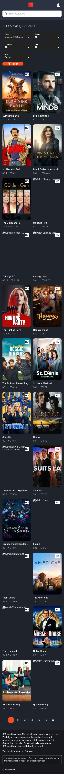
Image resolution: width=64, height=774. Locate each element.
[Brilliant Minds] (47, 92)
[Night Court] (16, 574)
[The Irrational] (16, 627)
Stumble (6, 437)
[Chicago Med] (47, 252)
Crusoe (37, 437)
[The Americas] (47, 574)
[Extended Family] (16, 681)
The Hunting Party (11, 330)
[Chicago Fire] (47, 199)
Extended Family (11, 704)
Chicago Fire (40, 223)
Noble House (40, 651)
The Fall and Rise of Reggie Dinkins (21, 383)
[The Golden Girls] (16, 199)
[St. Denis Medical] (47, 359)
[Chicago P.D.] (16, 252)
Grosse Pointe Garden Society (18, 544)
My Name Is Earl (11, 169)
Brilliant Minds (41, 115)
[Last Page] (53, 720)
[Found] (47, 520)
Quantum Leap (40, 704)
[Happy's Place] (47, 306)
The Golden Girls (11, 223)
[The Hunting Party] (16, 306)
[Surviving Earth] (16, 92)
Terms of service (11, 751)
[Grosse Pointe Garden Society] (16, 520)
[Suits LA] (47, 466)
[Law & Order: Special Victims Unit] (47, 145)
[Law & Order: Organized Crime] (16, 466)
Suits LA (37, 490)
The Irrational (9, 651)
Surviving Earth (10, 115)
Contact (29, 751)
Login (58, 5)
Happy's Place (40, 330)
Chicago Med (40, 276)
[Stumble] (16, 413)
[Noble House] (47, 627)
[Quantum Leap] (47, 681)
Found (36, 544)
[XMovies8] (32, 4)
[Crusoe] (47, 413)
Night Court (8, 597)
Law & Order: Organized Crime (18, 490)
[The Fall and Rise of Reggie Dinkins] (16, 359)
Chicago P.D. (9, 276)
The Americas (40, 597)
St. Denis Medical (42, 383)
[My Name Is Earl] (16, 145)
